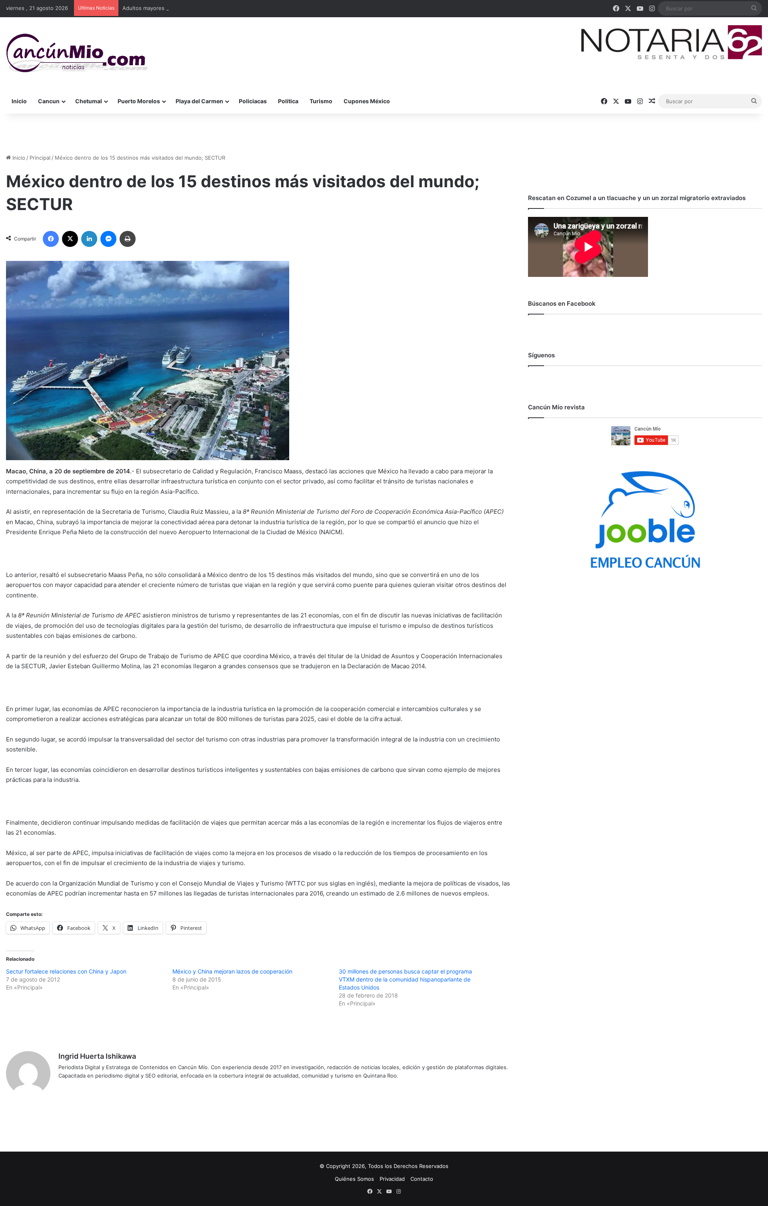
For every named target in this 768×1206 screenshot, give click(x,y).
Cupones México (367, 101)
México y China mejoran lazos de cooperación (232, 971)
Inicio (19, 101)
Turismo (321, 101)
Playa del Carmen (199, 101)
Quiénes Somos (354, 1179)
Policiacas (253, 101)
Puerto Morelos (139, 101)
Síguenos (541, 355)
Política (288, 101)
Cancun (49, 101)
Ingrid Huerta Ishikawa (97, 1056)
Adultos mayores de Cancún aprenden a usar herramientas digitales (207, 8)
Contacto (421, 1179)
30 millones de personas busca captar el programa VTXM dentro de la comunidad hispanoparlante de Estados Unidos (405, 979)
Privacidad (392, 1179)
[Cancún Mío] (77, 53)
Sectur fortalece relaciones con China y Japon (66, 971)
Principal (40, 157)
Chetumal (88, 101)
